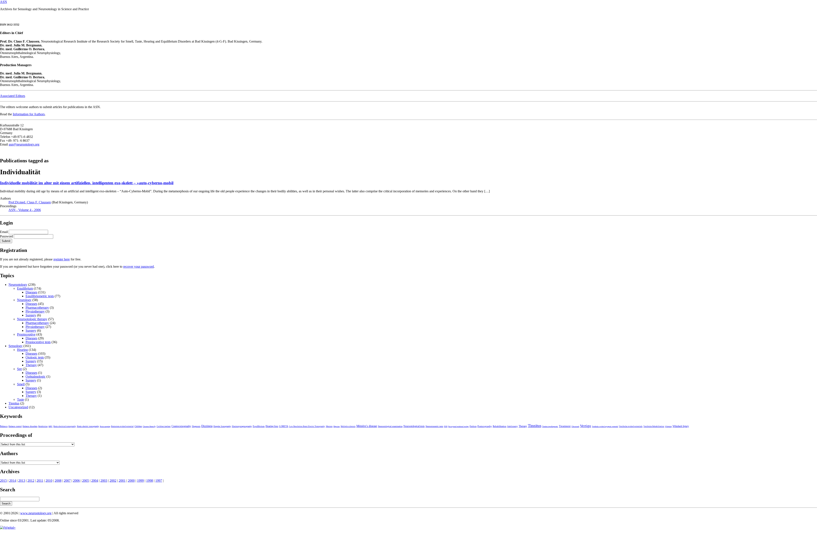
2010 (49, 480)
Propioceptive (26, 334)
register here (61, 259)
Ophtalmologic (36, 376)
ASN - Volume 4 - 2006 (25, 210)
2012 (30, 480)
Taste (20, 399)
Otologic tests (35, 357)
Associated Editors (12, 96)
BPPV (51, 426)
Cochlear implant (164, 426)
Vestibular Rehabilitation (653, 426)
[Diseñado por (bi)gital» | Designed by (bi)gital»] (8, 527)
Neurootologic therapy (32, 319)
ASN (3, 2)
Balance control (15, 426)
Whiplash (668, 426)
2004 (94, 480)
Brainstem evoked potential (122, 426)
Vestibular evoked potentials (631, 426)
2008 (58, 480)
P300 (445, 426)
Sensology (16, 346)
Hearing (22, 350)
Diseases (31, 292)
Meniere (329, 426)
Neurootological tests (414, 426)
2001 (122, 480)
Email (4, 232)
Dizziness (207, 426)
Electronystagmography (242, 426)
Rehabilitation (499, 426)
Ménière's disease (366, 426)
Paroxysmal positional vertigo (458, 426)
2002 (113, 480)
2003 (103, 480)
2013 (21, 480)
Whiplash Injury (681, 426)
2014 (12, 480)
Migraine (336, 426)
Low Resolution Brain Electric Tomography (307, 426)
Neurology (24, 300)
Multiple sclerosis (348, 426)
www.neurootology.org (35, 513)
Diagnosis (196, 426)
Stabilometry (512, 426)
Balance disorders (30, 426)
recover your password (138, 266)
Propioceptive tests (38, 342)
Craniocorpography (181, 426)
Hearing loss (272, 426)
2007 (67, 480)
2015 (3, 480)
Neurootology (18, 284)
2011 (40, 480)
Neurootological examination (390, 426)
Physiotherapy (35, 311)
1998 (149, 480)
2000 (131, 480)
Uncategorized (18, 407)
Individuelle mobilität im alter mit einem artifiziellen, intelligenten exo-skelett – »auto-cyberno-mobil (86, 183)
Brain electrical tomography (64, 426)
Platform (473, 426)
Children (138, 426)
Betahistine (43, 426)
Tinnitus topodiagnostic (550, 426)
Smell (21, 384)
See (19, 369)
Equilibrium (25, 288)
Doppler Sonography (222, 426)
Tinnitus (14, 403)
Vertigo (585, 426)
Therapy (31, 365)
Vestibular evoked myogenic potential (605, 426)
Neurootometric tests (434, 426)
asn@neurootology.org (24, 144)
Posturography (484, 426)
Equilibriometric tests (40, 296)
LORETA (283, 426)
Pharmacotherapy (37, 307)
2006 (76, 480)
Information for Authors (29, 114)
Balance (4, 426)
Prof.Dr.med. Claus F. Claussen (30, 202)
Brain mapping (105, 426)
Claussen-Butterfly (149, 426)
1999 (140, 480)
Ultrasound (575, 426)
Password (6, 236)
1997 (158, 480)
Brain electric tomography (88, 426)
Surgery (31, 315)
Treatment (565, 426)
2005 (85, 480)
